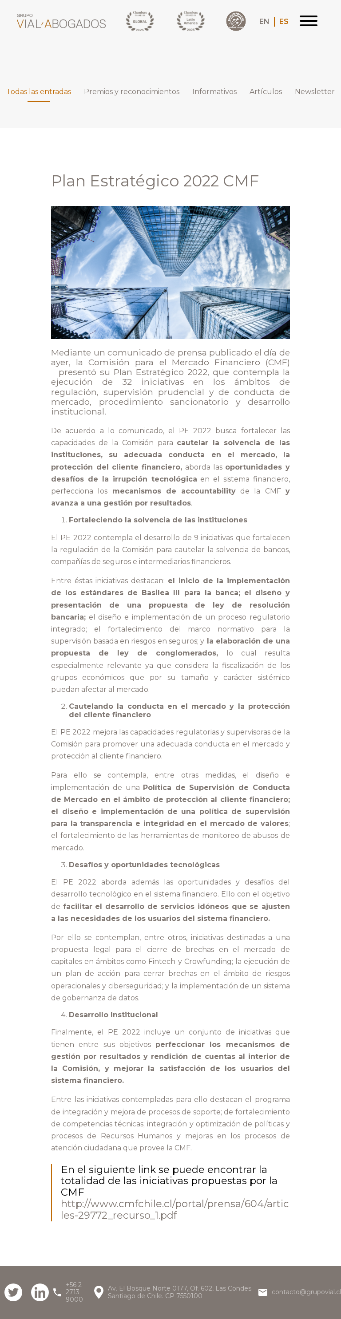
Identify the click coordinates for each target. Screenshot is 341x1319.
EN (264, 22)
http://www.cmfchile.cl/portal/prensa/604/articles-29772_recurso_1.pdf (175, 1209)
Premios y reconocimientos (131, 92)
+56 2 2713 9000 (74, 1292)
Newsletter (315, 92)
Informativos (214, 92)
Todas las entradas (38, 92)
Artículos (266, 92)
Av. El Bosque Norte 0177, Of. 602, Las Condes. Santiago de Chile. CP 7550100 (180, 1292)
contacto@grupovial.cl (306, 1291)
